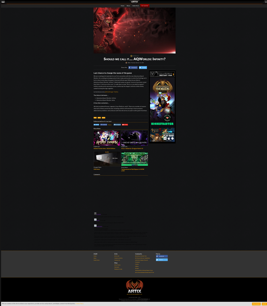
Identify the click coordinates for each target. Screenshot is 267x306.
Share (110, 125)
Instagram (118, 124)
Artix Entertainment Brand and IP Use (144, 272)
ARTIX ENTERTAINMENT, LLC (134, 294)
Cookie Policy (79, 303)
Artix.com (116, 256)
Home (122, 5)
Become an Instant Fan (141, 256)
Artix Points (117, 265)
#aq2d (103, 117)
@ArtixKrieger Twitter (111, 92)
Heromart (116, 267)
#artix (99, 117)
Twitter (144, 67)
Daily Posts (135, 5)
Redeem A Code (118, 269)
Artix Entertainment (143, 299)
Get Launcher (144, 5)
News (128, 5)
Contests (137, 262)
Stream (137, 268)
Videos (137, 266)
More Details (256, 304)
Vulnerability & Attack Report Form (144, 270)
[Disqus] (121, 193)
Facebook (134, 67)
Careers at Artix (118, 258)
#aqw (95, 117)
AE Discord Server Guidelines (142, 258)
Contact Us (117, 260)
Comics (137, 264)
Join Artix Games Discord (141, 260)
